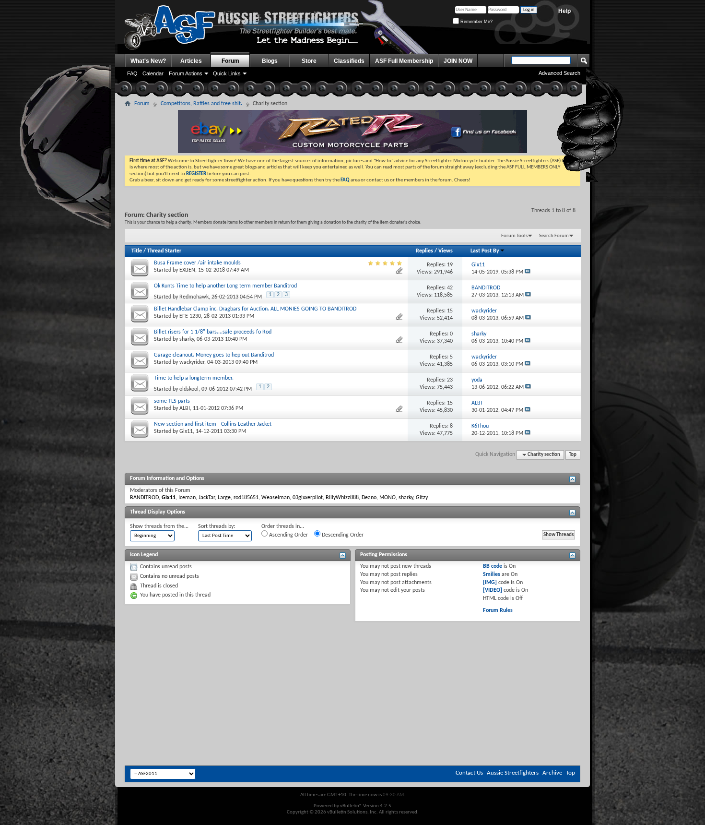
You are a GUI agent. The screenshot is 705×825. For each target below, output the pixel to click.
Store (309, 61)
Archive (552, 773)
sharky (186, 339)
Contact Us (469, 773)
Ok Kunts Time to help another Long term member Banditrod (225, 286)
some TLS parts (172, 401)
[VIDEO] (492, 590)
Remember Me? (476, 21)
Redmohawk (194, 297)
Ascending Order (288, 535)
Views (445, 251)
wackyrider (191, 362)
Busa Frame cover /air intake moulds (197, 263)
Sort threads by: (216, 526)
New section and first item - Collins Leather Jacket (212, 424)
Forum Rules (498, 610)
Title (136, 251)
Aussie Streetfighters (513, 773)
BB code (492, 566)
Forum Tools (514, 236)
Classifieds (349, 61)
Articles (191, 61)
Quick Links (227, 73)
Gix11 (186, 431)
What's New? (148, 61)
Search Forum (554, 236)
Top (572, 454)
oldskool (189, 389)
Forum (230, 61)
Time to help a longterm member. (194, 378)
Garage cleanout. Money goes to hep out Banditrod (214, 355)
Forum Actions (185, 73)
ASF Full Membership (404, 61)
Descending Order (342, 535)
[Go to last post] (527, 272)
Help (564, 11)
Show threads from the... (159, 526)
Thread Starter (164, 251)
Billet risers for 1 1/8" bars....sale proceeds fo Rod (212, 332)
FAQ (132, 73)
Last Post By (484, 251)
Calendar (153, 73)
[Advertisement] (352, 650)
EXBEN (187, 270)
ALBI (184, 408)
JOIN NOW (458, 61)
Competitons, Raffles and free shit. (201, 104)
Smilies (491, 574)
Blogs (270, 61)
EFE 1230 (190, 316)
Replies (424, 251)
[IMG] (490, 583)
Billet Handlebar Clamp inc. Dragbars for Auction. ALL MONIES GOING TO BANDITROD (255, 309)
